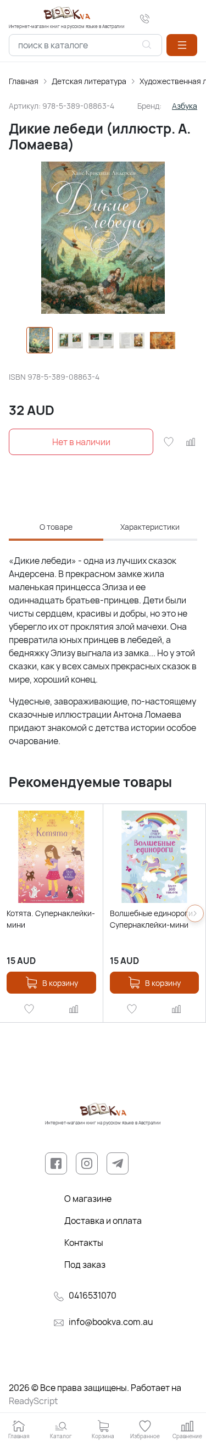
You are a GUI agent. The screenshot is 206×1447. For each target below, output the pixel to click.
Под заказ (84, 1264)
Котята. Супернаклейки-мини (51, 919)
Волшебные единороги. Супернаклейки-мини (152, 919)
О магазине (88, 1199)
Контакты (83, 1243)
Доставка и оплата (103, 1221)
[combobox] (85, 45)
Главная (23, 81)
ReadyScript (33, 1401)
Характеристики (150, 527)
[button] (181, 45)
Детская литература (89, 81)
